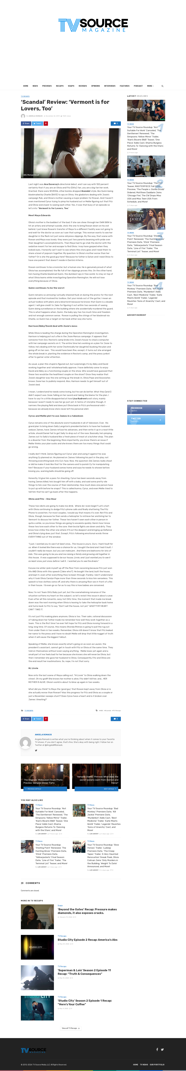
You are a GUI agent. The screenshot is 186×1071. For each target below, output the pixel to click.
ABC (101, 710)
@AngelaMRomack (53, 745)
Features (124, 86)
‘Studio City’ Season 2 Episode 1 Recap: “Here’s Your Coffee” (85, 1002)
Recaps (60, 86)
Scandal (108, 710)
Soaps (71, 86)
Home (25, 86)
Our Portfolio (157, 1065)
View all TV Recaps (69, 1028)
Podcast (138, 86)
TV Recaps (25, 96)
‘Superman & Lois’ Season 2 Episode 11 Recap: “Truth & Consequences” (84, 972)
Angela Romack (36, 116)
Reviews (83, 86)
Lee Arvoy (42, 834)
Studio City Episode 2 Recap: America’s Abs (87, 939)
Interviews (109, 86)
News (35, 86)
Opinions (95, 86)
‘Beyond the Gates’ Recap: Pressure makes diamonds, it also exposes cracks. (87, 911)
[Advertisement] (93, 63)
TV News (39, 805)
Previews (47, 86)
